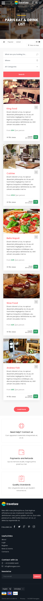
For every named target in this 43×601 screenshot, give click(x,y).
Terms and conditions (9, 599)
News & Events (7, 549)
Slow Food (12, 303)
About (4, 539)
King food (12, 108)
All (4, 42)
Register (5, 545)
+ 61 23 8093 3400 (11, 563)
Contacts (5, 552)
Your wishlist (40, 3)
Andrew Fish (13, 367)
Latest (18, 42)
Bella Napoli (13, 238)
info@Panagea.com (12, 566)
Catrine (11, 173)
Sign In (36, 3)
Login (4, 542)
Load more (21, 409)
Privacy (22, 599)
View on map (34, 45)
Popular (10, 42)
